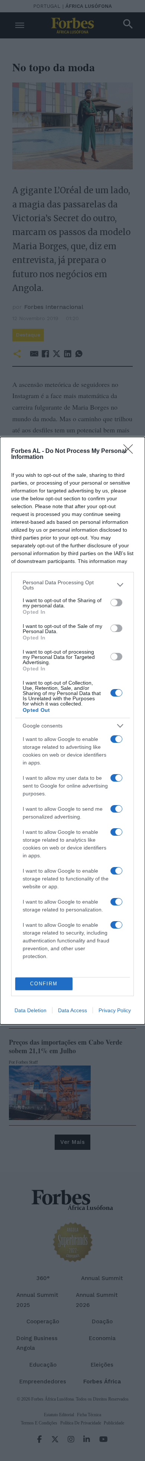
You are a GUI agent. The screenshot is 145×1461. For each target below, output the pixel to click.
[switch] (116, 602)
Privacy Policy (115, 1010)
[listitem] (72, 585)
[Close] (130, 451)
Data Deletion (30, 1010)
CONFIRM (44, 983)
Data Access (72, 1010)
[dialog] (72, 730)
